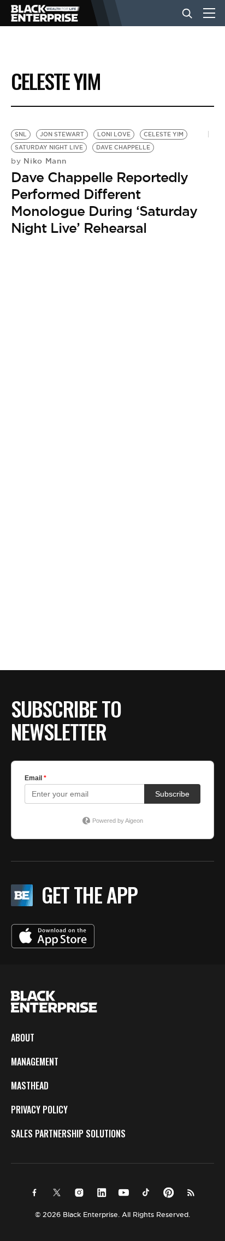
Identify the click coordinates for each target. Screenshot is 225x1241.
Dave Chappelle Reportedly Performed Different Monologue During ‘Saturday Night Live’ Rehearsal (104, 202)
